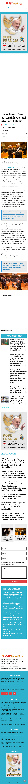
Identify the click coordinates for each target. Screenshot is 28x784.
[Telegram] (12, 139)
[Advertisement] (14, 70)
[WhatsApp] (9, 139)
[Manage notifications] (24, 781)
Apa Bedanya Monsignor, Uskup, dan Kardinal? (12, 732)
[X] (6, 139)
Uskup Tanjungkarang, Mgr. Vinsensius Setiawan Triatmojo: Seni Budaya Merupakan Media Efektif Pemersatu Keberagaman (18, 360)
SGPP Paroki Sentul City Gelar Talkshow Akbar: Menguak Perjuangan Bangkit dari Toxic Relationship (18, 400)
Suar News (4, 639)
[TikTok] (10, 693)
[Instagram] (6, 693)
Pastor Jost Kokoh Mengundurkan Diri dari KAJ (12, 735)
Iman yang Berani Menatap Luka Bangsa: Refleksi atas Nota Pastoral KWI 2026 (18, 389)
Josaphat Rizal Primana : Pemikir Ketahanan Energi (12, 746)
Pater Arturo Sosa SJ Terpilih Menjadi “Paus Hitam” (20, 538)
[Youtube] (14, 693)
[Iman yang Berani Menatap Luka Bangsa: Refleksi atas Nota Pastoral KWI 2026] (5, 389)
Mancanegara (9, 124)
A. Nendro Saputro (10, 127)
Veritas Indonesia (5, 407)
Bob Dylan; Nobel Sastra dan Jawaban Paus (7, 539)
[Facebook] (2, 139)
